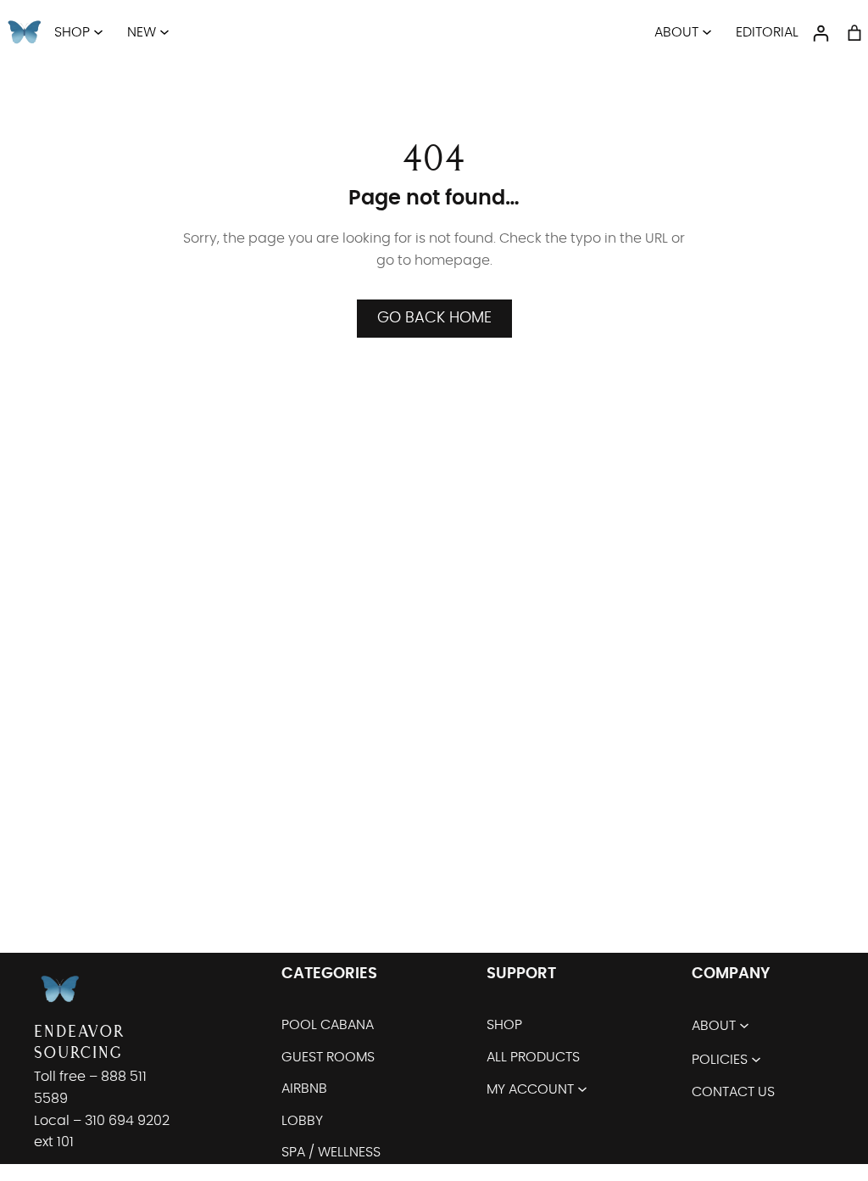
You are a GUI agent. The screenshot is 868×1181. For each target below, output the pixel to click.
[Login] (820, 33)
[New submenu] (164, 31)
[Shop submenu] (98, 31)
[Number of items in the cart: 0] (854, 33)
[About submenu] (707, 31)
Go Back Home (434, 318)
